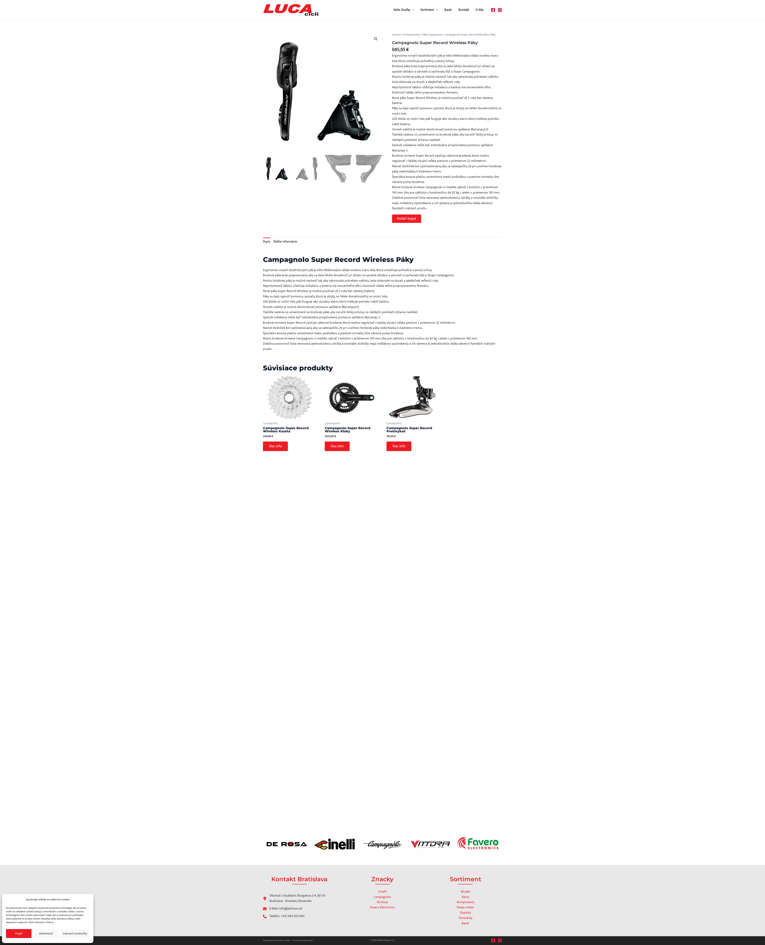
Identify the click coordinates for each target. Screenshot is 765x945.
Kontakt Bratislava (299, 879)
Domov (396, 34)
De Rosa (382, 902)
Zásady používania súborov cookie (276, 940)
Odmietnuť (46, 933)
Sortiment (427, 10)
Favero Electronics (382, 907)
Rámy (465, 897)
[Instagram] (500, 10)
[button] (412, 10)
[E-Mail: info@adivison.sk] (282, 908)
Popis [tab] (266, 241)
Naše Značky (401, 10)
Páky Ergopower (432, 34)
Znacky (382, 879)
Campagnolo (382, 897)
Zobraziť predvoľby (75, 933)
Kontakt (463, 10)
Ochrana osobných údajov (302, 940)
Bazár (448, 10)
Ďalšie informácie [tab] (285, 241)
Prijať (18, 933)
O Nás (480, 10)
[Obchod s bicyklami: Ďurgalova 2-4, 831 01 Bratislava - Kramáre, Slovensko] (296, 898)
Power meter (465, 907)
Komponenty (411, 34)
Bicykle (465, 891)
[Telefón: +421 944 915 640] (283, 916)
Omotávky (465, 918)
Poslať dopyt (406, 219)
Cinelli (382, 891)
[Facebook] (493, 10)
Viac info (275, 446)
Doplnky (465, 912)
